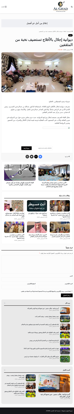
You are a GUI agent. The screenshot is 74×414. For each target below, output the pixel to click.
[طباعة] (27, 156)
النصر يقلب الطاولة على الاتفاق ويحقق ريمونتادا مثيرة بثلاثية (43, 332)
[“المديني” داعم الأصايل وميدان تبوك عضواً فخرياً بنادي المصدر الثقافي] (37, 227)
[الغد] (60, 6)
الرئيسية (69, 31)
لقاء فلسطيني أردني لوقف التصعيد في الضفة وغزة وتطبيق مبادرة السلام (40, 324)
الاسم (71, 276)
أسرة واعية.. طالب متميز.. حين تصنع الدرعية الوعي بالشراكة (43, 308)
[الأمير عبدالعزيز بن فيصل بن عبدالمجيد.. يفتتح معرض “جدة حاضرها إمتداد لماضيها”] (14, 227)
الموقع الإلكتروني (31, 283)
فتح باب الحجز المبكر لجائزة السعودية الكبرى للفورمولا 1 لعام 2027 (41, 348)
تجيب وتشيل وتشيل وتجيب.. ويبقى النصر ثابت (47, 316)
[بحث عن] (72, 7)
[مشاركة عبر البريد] (31, 156)
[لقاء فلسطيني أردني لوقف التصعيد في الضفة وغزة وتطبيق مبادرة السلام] (65, 327)
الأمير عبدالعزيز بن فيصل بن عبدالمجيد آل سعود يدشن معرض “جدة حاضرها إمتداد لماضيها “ (60, 214)
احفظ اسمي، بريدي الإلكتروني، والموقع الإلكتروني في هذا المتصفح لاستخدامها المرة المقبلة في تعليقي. (46, 291)
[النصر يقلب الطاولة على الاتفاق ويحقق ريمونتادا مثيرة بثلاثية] (65, 335)
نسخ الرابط (26, 148)
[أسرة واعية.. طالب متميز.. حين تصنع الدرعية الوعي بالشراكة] (65, 310)
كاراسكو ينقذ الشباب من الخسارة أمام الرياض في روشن (44, 340)
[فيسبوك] (40, 156)
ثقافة (65, 31)
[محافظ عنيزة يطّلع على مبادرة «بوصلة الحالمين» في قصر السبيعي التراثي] (60, 227)
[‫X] (36, 156)
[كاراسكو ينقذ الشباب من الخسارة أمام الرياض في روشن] (65, 343)
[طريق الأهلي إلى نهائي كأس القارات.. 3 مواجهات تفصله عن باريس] (65, 359)
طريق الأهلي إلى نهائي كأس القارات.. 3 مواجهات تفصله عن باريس (41, 356)
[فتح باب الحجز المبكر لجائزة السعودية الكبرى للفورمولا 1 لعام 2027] (65, 351)
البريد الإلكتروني (69, 283)
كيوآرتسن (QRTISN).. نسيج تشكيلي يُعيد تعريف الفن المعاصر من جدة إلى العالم (14, 214)
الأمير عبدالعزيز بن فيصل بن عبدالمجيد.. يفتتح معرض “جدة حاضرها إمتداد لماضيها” (14, 236)
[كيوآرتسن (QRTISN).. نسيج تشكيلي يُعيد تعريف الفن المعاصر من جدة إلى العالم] (14, 206)
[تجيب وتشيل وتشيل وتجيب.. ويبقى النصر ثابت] (65, 319)
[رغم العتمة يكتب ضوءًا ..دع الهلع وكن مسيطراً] (37, 206)
